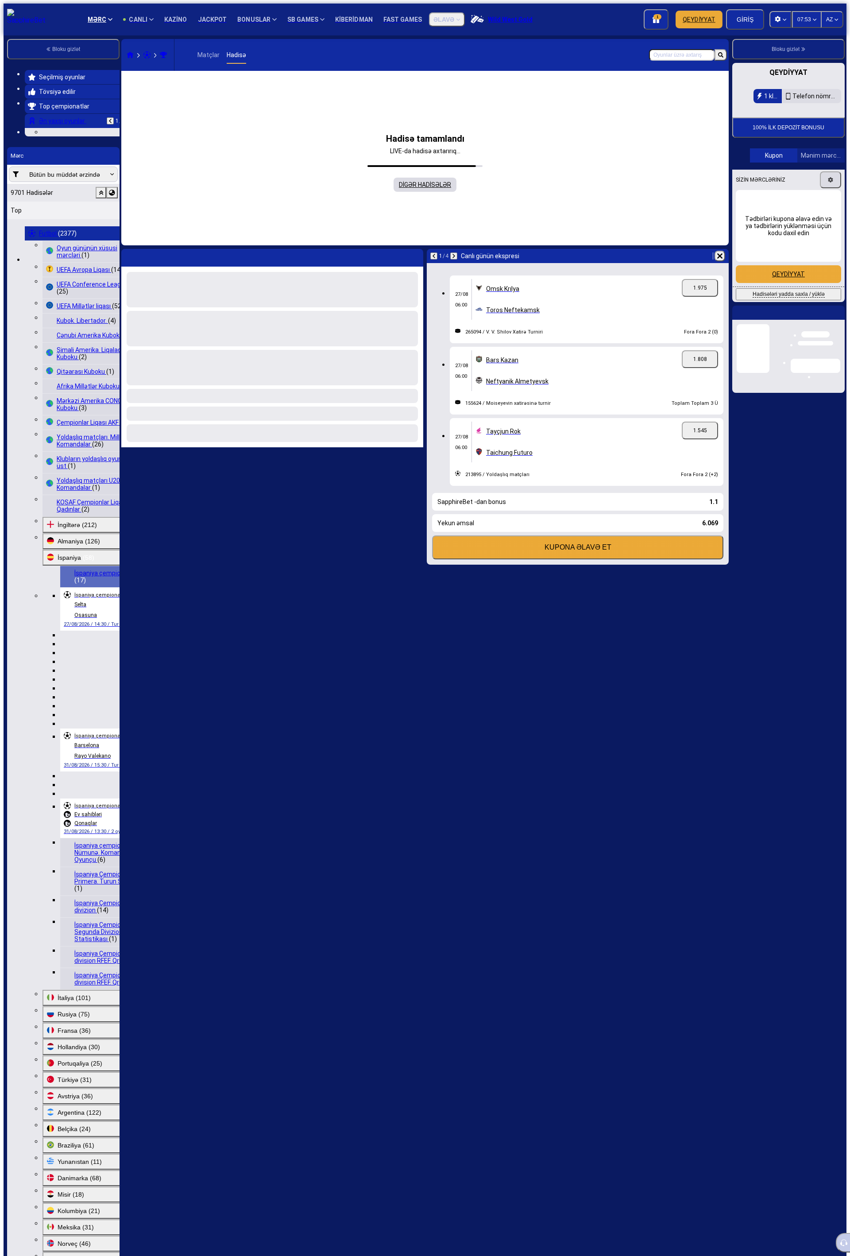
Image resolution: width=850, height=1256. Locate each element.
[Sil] (720, 256)
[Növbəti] (453, 256)
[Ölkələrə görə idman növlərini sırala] (112, 247)
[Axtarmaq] (721, 55)
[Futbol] (147, 55)
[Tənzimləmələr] (830, 239)
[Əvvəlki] (110, 120)
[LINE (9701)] (130, 55)
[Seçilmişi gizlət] (101, 247)
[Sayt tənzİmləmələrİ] (780, 19)
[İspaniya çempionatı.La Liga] (163, 55)
